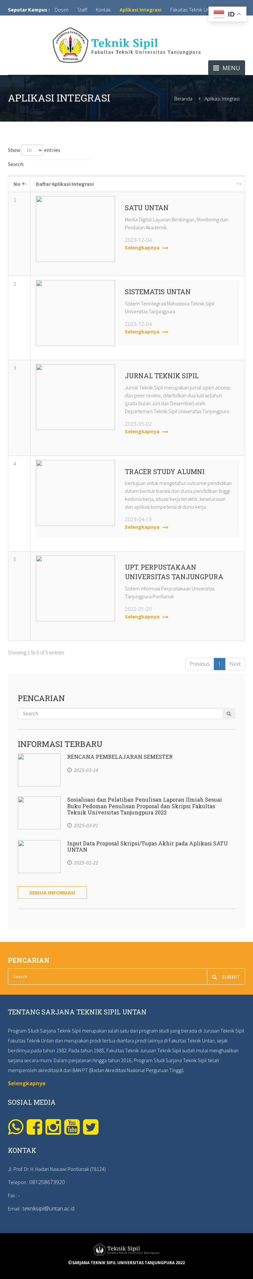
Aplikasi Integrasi (140, 10)
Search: (16, 164)
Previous (199, 664)
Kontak (103, 10)
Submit (231, 977)
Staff (82, 10)
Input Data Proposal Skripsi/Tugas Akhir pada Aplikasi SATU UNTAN (147, 846)
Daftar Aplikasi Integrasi (65, 184)
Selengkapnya (143, 247)
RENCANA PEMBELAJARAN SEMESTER (120, 756)
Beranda (183, 99)
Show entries (34, 150)
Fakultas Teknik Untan (193, 10)
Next (235, 664)
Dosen (62, 10)
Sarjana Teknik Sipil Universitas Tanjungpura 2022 (128, 1262)
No (17, 184)
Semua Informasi (52, 892)
